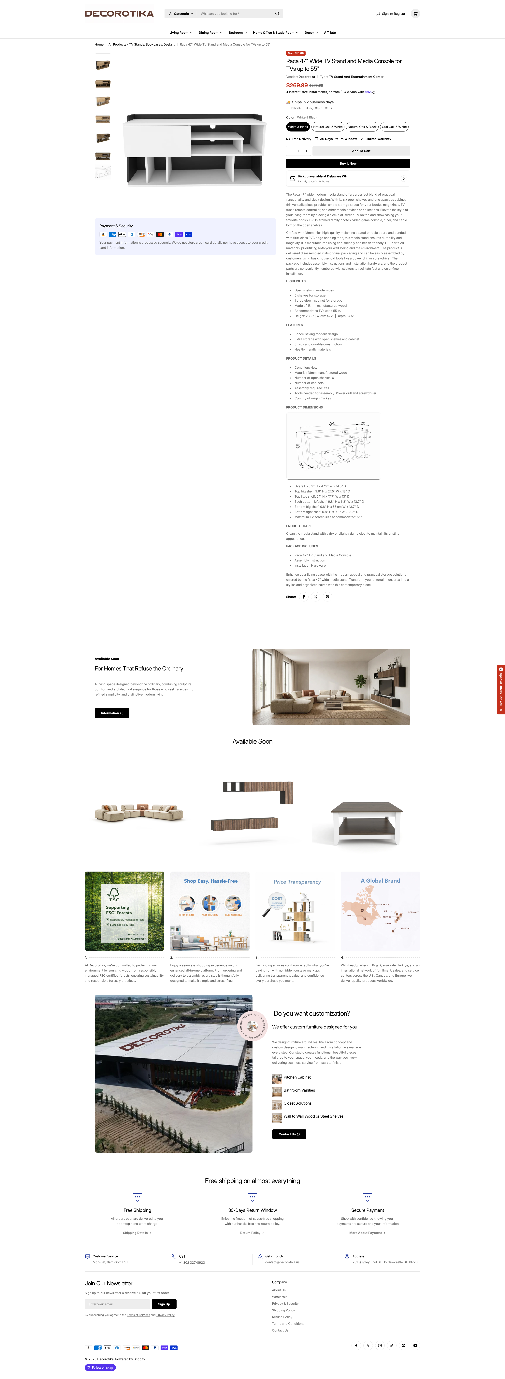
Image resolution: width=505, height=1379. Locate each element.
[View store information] (404, 178)
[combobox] (224, 13)
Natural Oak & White (328, 127)
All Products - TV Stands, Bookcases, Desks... (141, 44)
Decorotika (306, 77)
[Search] (277, 13)
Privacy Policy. (165, 1315)
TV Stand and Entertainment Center (356, 77)
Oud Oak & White (394, 127)
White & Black (298, 127)
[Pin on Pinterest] (327, 596)
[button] (501, 689)
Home (99, 44)
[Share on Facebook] (304, 596)
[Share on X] (315, 596)
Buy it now (348, 163)
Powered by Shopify (130, 1359)
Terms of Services (138, 1315)
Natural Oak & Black (362, 127)
